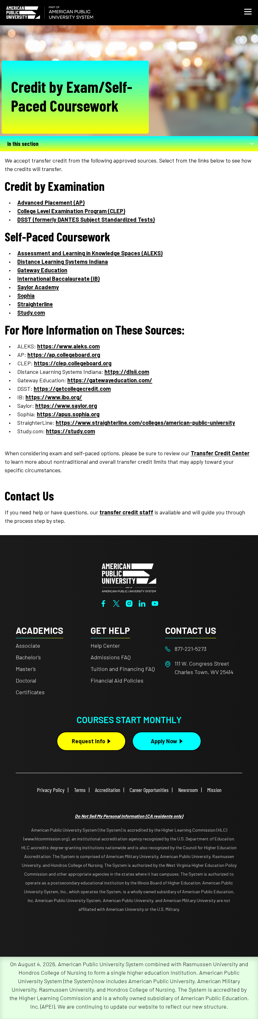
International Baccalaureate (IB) (58, 278)
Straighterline (35, 304)
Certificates (30, 692)
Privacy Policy (50, 789)
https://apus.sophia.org (68, 414)
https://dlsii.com (126, 371)
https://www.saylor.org (66, 405)
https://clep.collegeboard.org (72, 363)
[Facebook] (103, 602)
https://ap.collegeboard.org (63, 354)
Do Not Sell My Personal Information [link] (129, 816)
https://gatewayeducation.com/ (109, 380)
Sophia (26, 295)
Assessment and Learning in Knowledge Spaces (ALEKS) (90, 253)
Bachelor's (28, 657)
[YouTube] (155, 602)
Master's (26, 668)
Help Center (105, 645)
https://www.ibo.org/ (53, 397)
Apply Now (164, 741)
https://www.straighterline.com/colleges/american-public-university (145, 422)
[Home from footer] (129, 577)
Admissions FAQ (111, 657)
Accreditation (107, 789)
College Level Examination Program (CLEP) (71, 211)
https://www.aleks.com (68, 346)
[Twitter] (116, 602)
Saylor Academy (38, 287)
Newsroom (188, 789)
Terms (80, 789)
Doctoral (26, 680)
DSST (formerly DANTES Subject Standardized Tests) (86, 219)
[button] (248, 12)
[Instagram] (129, 602)
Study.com (31, 312)
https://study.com (70, 431)
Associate (28, 645)
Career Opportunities (149, 789)
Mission (214, 789)
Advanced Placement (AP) (51, 202)
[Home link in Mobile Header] (49, 12)
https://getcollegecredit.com (72, 388)
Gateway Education (42, 270)
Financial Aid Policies (117, 680)
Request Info (88, 741)
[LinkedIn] (142, 602)
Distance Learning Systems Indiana (62, 261)
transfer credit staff (126, 512)
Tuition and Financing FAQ (123, 668)
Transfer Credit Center (220, 453)
